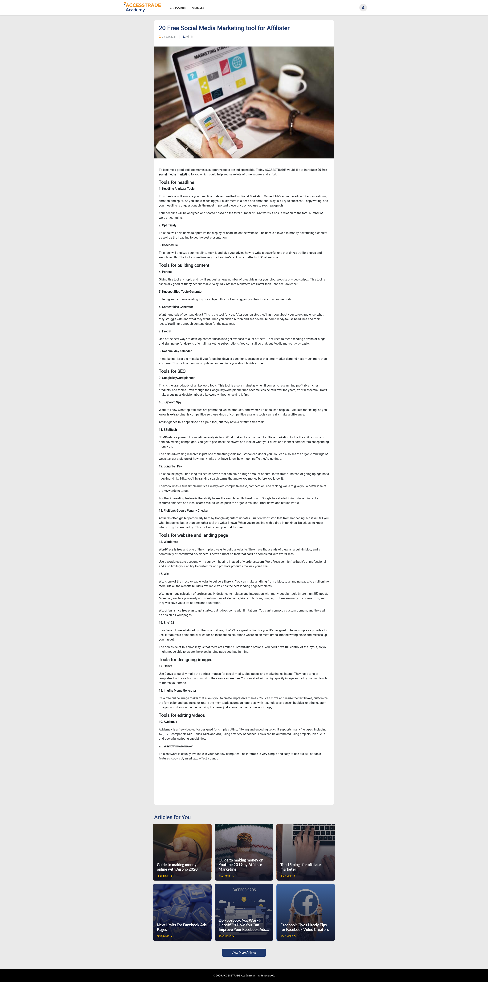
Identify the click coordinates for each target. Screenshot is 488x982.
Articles (198, 7)
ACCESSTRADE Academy (237, 975)
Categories (178, 7)
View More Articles (244, 952)
